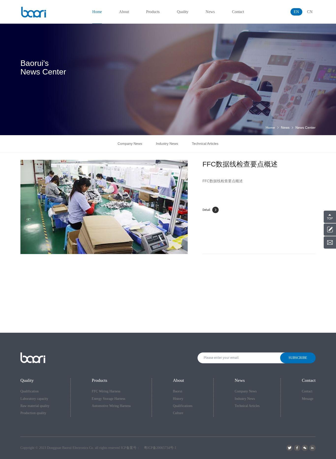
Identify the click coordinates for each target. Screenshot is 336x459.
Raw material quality (34, 406)
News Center (305, 127)
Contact (307, 391)
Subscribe (298, 358)
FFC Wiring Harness (106, 391)
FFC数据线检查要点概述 (240, 164)
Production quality (33, 413)
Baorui (177, 391)
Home (270, 127)
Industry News (167, 144)
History (178, 399)
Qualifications (182, 406)
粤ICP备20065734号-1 (160, 448)
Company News (130, 144)
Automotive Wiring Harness (111, 406)
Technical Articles (205, 144)
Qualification (29, 391)
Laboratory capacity (34, 399)
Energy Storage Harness (108, 399)
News (285, 127)
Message (307, 399)
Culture (178, 413)
